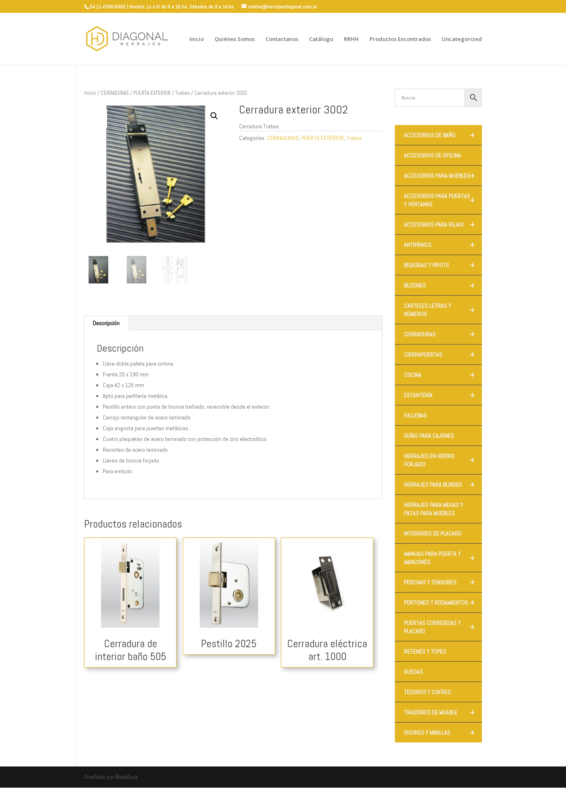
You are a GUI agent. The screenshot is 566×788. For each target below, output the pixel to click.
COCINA (439, 374)
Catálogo (321, 39)
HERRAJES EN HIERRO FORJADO (439, 460)
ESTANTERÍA (439, 395)
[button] (214, 115)
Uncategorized (462, 39)
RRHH (351, 39)
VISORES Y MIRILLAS (439, 732)
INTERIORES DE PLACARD (433, 533)
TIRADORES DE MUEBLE (439, 712)
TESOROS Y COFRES (427, 692)
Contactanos (282, 39)
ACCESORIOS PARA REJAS (439, 224)
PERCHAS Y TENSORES (439, 582)
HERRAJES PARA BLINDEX (439, 484)
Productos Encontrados (400, 39)
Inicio (196, 39)
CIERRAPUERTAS (439, 354)
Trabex (182, 92)
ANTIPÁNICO (439, 244)
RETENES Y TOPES (425, 651)
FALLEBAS (415, 415)
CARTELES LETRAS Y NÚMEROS (439, 310)
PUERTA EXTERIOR (152, 92)
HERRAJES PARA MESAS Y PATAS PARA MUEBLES (433, 509)
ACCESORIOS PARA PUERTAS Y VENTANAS (439, 200)
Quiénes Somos (235, 39)
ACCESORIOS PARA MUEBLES (439, 175)
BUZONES (439, 285)
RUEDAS (413, 671)
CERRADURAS (115, 92)
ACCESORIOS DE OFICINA (432, 155)
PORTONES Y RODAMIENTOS (439, 602)
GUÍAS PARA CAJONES (429, 435)
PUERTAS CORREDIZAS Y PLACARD (439, 627)
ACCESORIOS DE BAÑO (439, 135)
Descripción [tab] (106, 323)
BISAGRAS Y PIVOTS (439, 265)
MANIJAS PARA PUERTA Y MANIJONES (439, 558)
